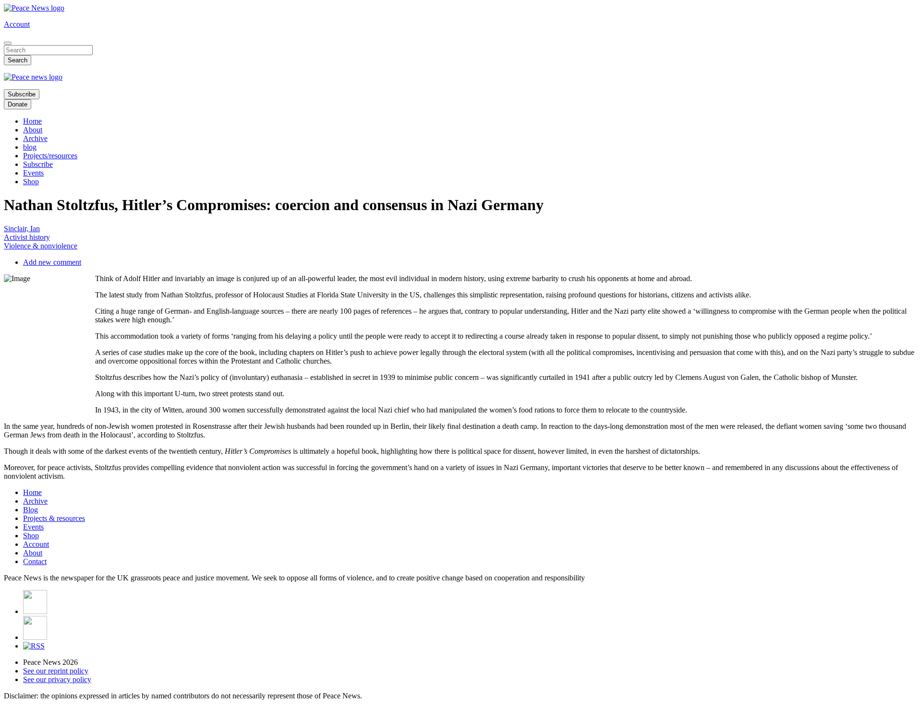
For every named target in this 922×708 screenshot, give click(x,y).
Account (17, 24)
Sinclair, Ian (22, 228)
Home (32, 121)
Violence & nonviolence (40, 246)
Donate (17, 104)
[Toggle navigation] (8, 43)
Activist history (27, 237)
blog (29, 147)
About (32, 130)
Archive (35, 138)
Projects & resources (54, 518)
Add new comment (52, 262)
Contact (35, 561)
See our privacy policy (57, 679)
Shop (31, 181)
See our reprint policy (55, 671)
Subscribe (22, 94)
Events (33, 173)
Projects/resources (50, 156)
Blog (30, 510)
